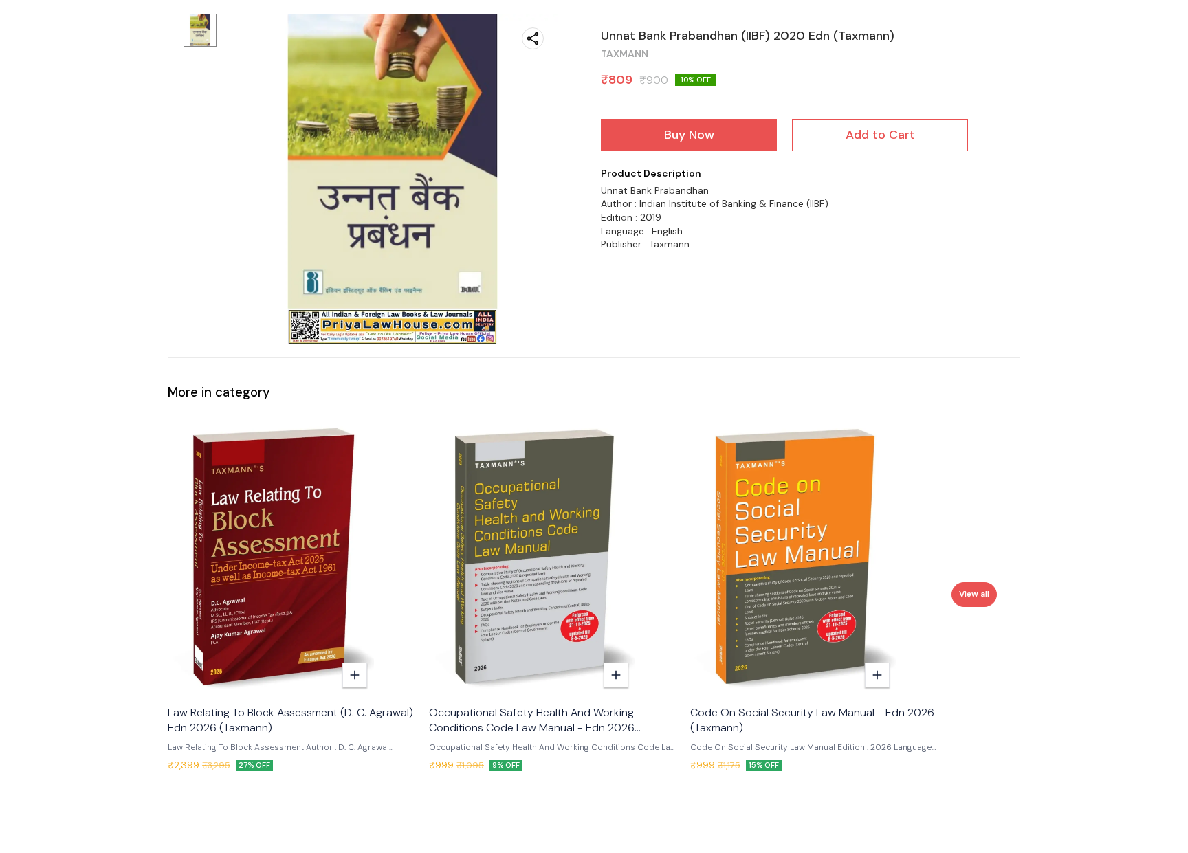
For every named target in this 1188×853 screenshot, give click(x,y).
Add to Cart (880, 134)
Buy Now (689, 134)
